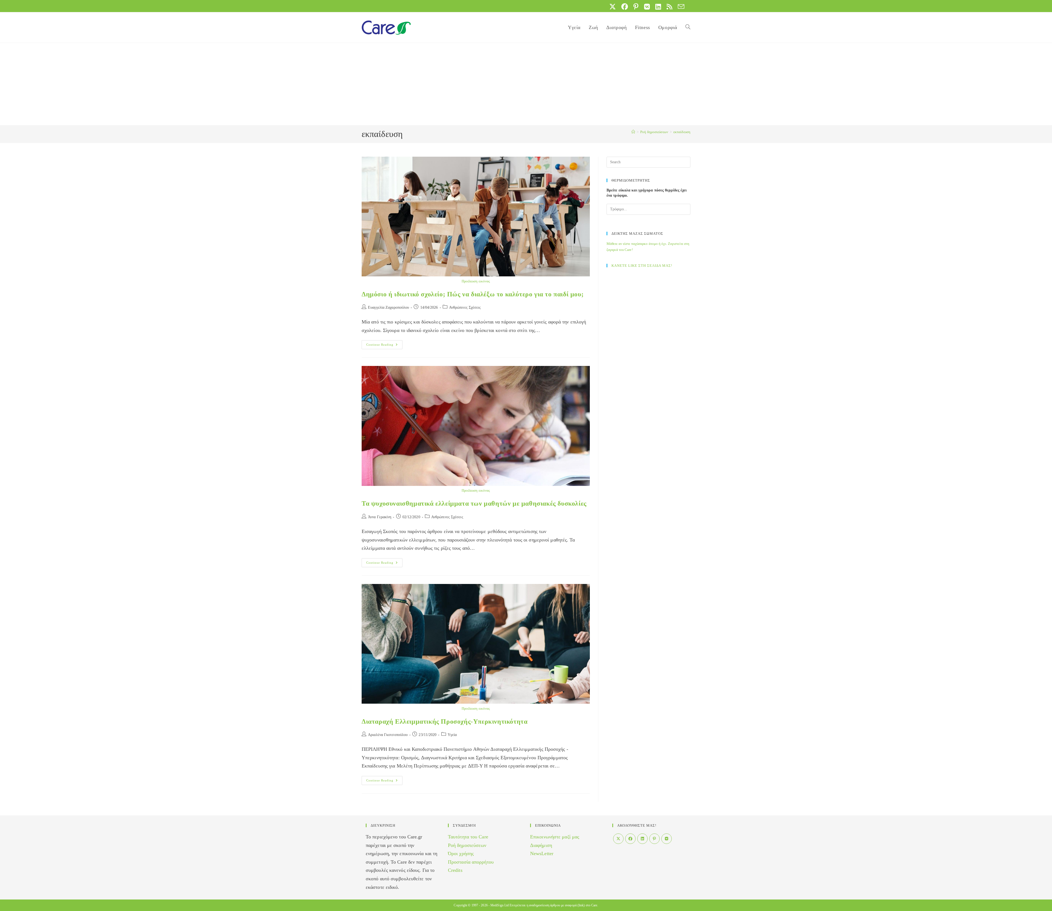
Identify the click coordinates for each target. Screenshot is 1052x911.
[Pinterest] (654, 838)
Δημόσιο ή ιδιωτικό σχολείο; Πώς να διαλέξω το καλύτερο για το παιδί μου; (473, 294)
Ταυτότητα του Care (468, 837)
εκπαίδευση (681, 132)
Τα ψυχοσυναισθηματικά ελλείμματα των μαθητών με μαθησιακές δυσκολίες (474, 503)
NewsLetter (541, 853)
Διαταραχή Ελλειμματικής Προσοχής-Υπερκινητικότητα (444, 721)
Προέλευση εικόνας (476, 281)
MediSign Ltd (499, 905)
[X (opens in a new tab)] (613, 6)
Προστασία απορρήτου (471, 862)
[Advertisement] (526, 84)
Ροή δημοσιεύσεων (467, 845)
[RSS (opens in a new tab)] (669, 6)
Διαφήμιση (541, 845)
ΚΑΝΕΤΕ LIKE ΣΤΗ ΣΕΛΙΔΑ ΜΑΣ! (641, 265)
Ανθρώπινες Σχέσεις (465, 307)
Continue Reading (384, 346)
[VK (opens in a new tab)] (647, 6)
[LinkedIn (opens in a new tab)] (658, 6)
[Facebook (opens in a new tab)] (625, 6)
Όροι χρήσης (461, 853)
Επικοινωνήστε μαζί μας (554, 837)
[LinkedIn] (642, 838)
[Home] (633, 132)
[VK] (666, 838)
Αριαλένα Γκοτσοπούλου (388, 735)
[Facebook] (630, 838)
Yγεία (452, 735)
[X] (618, 838)
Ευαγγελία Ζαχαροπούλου (388, 307)
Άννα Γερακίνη (379, 517)
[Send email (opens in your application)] (679, 6)
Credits (455, 870)
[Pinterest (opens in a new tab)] (636, 6)
